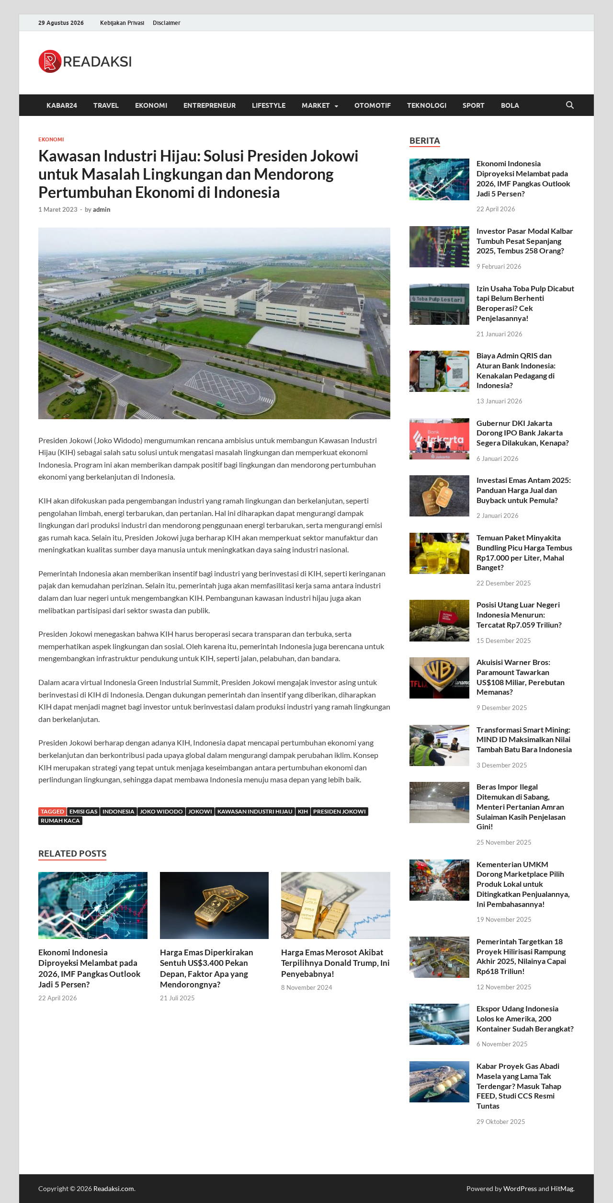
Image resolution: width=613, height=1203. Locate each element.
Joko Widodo (161, 811)
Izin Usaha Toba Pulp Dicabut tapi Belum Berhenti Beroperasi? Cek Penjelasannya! (525, 303)
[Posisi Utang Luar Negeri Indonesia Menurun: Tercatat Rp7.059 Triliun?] (439, 605)
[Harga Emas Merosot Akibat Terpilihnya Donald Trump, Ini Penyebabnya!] (335, 908)
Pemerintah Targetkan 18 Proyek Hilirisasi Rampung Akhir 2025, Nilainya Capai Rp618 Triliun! (521, 956)
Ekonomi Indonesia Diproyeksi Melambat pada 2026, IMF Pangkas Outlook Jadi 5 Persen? (89, 968)
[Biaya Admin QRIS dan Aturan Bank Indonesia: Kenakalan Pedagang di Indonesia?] (439, 356)
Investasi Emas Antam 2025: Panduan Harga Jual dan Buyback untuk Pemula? (524, 489)
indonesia (118, 811)
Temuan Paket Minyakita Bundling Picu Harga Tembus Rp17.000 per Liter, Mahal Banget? (524, 552)
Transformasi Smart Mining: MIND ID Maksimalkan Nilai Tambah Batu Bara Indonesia (524, 739)
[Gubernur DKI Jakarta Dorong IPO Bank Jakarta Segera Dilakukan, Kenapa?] (439, 423)
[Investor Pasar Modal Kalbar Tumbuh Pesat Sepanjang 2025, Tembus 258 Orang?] (439, 231)
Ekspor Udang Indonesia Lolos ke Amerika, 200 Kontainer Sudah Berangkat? (525, 1018)
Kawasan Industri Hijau (255, 811)
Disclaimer (167, 22)
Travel (106, 105)
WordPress (520, 1188)
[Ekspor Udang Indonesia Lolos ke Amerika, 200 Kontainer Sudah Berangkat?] (439, 1009)
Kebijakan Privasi (122, 22)
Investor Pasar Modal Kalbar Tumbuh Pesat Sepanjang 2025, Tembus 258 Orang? (525, 240)
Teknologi (426, 105)
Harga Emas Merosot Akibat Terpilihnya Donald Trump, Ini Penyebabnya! (335, 962)
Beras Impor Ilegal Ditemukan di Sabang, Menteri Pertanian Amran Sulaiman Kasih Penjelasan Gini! (521, 806)
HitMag (562, 1188)
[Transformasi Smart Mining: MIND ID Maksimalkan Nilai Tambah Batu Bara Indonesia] (439, 730)
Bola (510, 105)
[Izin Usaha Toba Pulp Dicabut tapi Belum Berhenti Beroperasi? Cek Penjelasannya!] (439, 289)
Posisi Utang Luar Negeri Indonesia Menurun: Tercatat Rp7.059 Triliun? (519, 614)
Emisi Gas (83, 811)
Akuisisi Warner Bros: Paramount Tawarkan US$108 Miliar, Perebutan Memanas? (521, 676)
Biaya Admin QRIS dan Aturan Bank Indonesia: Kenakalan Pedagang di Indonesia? (516, 370)
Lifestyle (268, 105)
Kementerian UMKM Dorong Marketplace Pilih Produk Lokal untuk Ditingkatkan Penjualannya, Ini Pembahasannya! (523, 883)
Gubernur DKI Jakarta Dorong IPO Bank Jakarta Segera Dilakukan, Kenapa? (523, 432)
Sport (474, 105)
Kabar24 (61, 105)
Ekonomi (151, 105)
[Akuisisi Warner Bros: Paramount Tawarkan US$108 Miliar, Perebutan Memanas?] (439, 662)
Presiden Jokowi (339, 811)
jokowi (200, 811)
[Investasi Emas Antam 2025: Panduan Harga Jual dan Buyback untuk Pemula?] (439, 480)
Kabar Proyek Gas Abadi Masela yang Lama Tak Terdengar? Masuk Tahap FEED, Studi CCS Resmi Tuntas (519, 1085)
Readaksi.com (113, 1188)
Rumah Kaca (60, 820)
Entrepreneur (209, 105)
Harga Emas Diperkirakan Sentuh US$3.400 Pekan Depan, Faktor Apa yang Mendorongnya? (206, 968)
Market (316, 105)
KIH (303, 811)
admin (101, 209)
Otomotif (372, 105)
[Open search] (570, 105)
